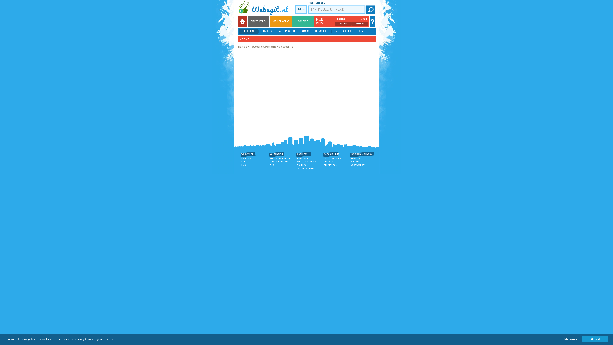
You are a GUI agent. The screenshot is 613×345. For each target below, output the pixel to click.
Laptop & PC (286, 31)
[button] (112, 339)
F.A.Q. (243, 165)
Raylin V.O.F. (303, 159)
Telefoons (248, 31)
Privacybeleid (358, 159)
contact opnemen (279, 162)
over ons (246, 159)
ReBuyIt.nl (329, 162)
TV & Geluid (342, 31)
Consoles (322, 31)
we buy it (266, 8)
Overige (362, 31)
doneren (301, 165)
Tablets (266, 31)
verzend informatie (280, 159)
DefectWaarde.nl (333, 159)
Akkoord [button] (595, 339)
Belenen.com (330, 165)
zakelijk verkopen (306, 162)
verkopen (360, 24)
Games (305, 31)
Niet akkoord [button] (571, 339)
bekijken (344, 24)
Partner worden (305, 169)
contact (245, 162)
